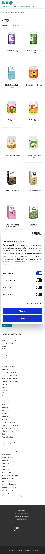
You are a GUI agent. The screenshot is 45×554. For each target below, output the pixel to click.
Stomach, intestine (8, 478)
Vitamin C (5, 466)
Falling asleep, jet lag (9, 446)
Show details (32, 304)
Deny (22, 319)
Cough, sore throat (8, 422)
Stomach (5, 416)
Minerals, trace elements (11, 378)
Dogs (4, 346)
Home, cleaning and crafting (12, 496)
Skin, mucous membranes (11, 475)
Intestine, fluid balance (10, 358)
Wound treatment (8, 437)
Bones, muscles (7, 481)
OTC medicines (7, 405)
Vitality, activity (7, 431)
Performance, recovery (10, 381)
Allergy (4, 419)
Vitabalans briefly (22, 514)
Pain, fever (5, 410)
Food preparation (8, 493)
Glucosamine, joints (9, 487)
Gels (3, 434)
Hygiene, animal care (9, 343)
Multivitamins (7, 472)
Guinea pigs (6, 384)
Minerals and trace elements (12, 452)
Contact (21, 510)
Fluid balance (6, 449)
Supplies (5, 440)
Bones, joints (6, 355)
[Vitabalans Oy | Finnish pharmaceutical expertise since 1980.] (7, 2)
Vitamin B (5, 463)
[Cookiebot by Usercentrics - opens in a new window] (32, 233)
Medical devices (8, 402)
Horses (4, 364)
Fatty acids (6, 361)
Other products (7, 490)
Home (4, 12)
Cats (3, 387)
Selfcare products (8, 428)
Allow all (22, 311)
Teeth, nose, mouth (9, 443)
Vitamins (5, 369)
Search (6, 325)
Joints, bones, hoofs (9, 375)
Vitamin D (5, 469)
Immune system (7, 458)
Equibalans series (8, 366)
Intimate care (6, 455)
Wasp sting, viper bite (10, 425)
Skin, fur (5, 352)
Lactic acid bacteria (9, 484)
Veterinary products (9, 340)
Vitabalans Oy (17, 550)
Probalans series (8, 349)
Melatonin (5, 413)
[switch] (39, 280)
